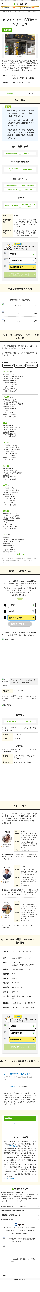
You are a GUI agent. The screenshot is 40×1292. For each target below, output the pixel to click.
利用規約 (32, 1227)
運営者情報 (17, 1227)
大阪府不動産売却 (33, 11)
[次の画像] (37, 46)
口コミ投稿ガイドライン (26, 1230)
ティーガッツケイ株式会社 (16, 1074)
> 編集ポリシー (9, 1178)
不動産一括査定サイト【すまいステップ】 (13, 11)
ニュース (24, 1233)
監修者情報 (25, 1227)
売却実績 (10, 93)
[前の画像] (3, 46)
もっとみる (20, 554)
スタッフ (30, 93)
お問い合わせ (16, 1233)
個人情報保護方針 (11, 1230)
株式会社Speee (12, 1146)
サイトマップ (8, 1227)
